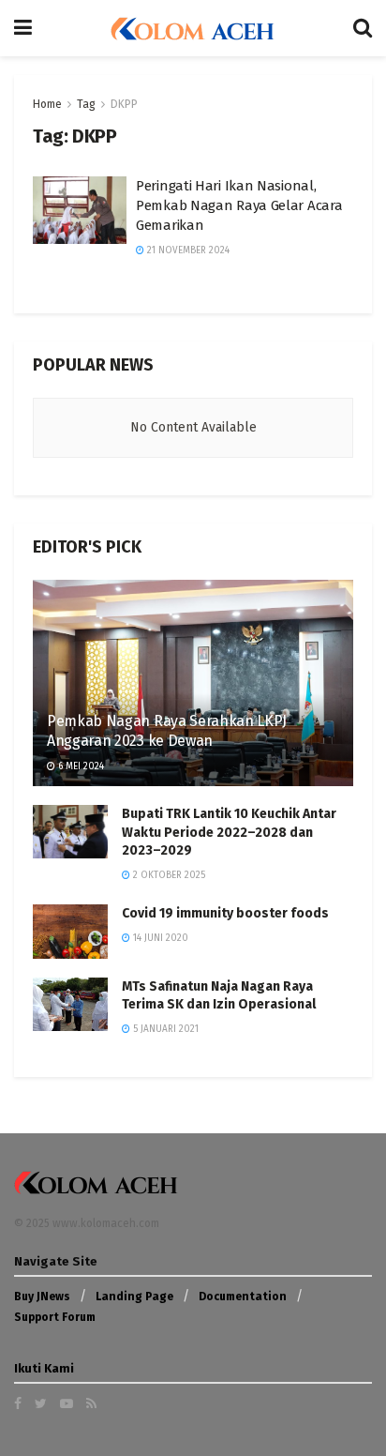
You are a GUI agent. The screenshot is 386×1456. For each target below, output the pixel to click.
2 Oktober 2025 (167, 875)
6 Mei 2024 (79, 766)
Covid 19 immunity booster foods (225, 913)
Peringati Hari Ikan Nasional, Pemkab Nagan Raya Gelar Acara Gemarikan (239, 205)
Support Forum (55, 1317)
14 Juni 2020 (159, 938)
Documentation (243, 1296)
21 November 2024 (187, 250)
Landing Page (134, 1296)
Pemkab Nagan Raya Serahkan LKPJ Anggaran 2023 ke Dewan (167, 731)
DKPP (124, 104)
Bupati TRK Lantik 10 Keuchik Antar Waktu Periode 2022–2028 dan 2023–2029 (229, 832)
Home (47, 104)
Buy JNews (42, 1296)
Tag (86, 104)
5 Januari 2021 (164, 1029)
